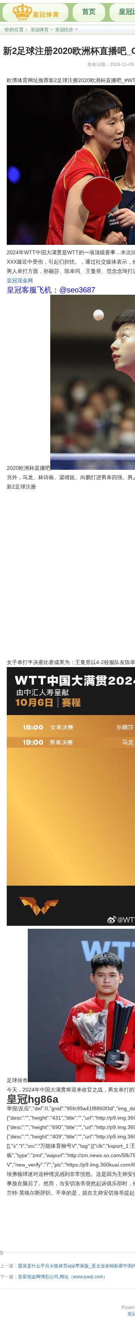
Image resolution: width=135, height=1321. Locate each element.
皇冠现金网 (20, 280)
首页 (89, 11)
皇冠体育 (40, 29)
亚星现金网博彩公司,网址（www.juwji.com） (63, 1276)
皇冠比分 (64, 29)
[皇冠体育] (35, 12)
